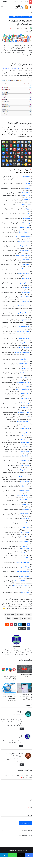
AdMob (28, 184)
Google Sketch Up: (23, 567)
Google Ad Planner (23, 241)
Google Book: (25, 292)
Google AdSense (25, 246)
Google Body (25, 288)
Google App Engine (23, 274)
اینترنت (25, 13)
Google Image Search (23, 422)
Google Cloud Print (23, 338)
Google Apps (26, 269)
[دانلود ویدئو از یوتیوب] (24, 669)
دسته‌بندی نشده (21, 17)
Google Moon (25, 440)
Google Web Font (24, 576)
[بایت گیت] (22, 7)
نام (30, 800)
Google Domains (24, 364)
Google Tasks (25, 528)
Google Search (26, 177)
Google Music (25, 442)
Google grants (25, 398)
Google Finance (24, 378)
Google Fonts (25, 387)
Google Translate (24, 542)
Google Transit (24, 537)
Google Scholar (24, 500)
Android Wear (26, 204)
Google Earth (25, 368)
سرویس (15, 618)
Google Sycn (25, 523)
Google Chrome (24, 297)
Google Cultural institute (22, 352)
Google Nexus (25, 452)
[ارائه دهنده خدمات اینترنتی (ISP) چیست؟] (8, 689)
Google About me (24, 232)
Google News (25, 447)
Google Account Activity (22, 237)
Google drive (9, 614)
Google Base (25, 278)
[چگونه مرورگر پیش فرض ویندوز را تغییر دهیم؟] (8, 670)
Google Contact (24, 343)
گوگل (7, 618)
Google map (25, 618)
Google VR (26, 546)
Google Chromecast (23, 331)
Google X (26, 558)
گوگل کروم (12, 17)
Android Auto (26, 193)
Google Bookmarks (23, 306)
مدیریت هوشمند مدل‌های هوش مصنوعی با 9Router (16, 2)
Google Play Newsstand (22, 572)
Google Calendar (24, 320)
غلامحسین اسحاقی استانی (14, 753)
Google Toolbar (24, 532)
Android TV (26, 200)
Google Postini (24, 491)
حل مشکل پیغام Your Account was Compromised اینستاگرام (24, 696)
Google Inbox (25, 426)
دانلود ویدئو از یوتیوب (26, 674)
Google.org (26, 223)
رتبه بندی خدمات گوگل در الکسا (11, 68)
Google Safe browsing (22, 495)
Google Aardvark (25, 228)
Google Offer (25, 461)
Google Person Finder (22, 477)
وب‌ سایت (29, 815)
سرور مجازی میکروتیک (24, 835)
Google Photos (24, 482)
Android (27, 188)
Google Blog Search (23, 283)
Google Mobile (25, 435)
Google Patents (24, 470)
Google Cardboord (24, 327)
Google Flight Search (23, 382)
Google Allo (26, 264)
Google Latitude (24, 428)
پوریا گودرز (27, 28)
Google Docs (25, 592)
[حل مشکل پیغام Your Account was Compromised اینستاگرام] (24, 688)
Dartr (28, 214)
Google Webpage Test (22, 562)
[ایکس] (24, 624)
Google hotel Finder (23, 412)
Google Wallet (25, 549)
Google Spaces (24, 514)
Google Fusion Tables (22, 389)
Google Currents (24, 359)
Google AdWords (24, 251)
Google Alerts (25, 260)
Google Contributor (23, 348)
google (19, 614)
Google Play (25, 486)
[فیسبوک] (28, 624)
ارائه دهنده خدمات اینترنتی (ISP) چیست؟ (9, 697)
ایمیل (30, 807)
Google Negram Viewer (22, 313)
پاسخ (21, 728)
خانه (29, 13)
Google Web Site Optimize (21, 585)
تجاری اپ (20, 712)
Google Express (24, 373)
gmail (27, 614)
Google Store (25, 518)
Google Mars (25, 433)
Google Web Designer (23, 553)
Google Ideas (26, 417)
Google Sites (25, 505)
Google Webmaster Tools (21, 581)
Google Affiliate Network (22, 255)
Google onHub (25, 465)
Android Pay (26, 195)
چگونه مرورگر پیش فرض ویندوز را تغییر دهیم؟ (9, 677)
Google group (25, 403)
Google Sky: (25, 509)
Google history (25, 408)
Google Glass (25, 394)
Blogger (27, 209)
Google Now (25, 301)
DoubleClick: (26, 218)
